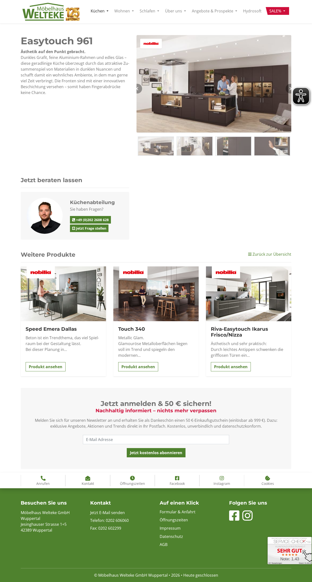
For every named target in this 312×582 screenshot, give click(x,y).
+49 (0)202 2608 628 (92, 219)
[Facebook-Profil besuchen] (234, 518)
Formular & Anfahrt (177, 512)
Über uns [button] (174, 11)
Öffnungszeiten (174, 520)
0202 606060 (117, 520)
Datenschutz (171, 536)
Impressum (170, 528)
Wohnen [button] (122, 11)
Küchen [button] (98, 11)
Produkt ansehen (45, 366)
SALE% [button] (275, 11)
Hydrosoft (252, 11)
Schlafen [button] (148, 11)
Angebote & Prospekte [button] (213, 11)
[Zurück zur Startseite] (51, 11)
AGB (163, 544)
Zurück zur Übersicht (271, 254)
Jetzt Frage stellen (90, 228)
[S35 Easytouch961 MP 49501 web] (213, 83)
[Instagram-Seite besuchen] (247, 518)
